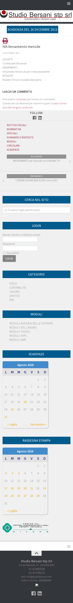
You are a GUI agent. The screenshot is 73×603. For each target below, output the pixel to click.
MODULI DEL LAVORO (23, 327)
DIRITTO (14, 296)
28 (31, 496)
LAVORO (14, 292)
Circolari (13, 145)
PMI (11, 300)
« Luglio (12, 424)
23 (44, 488)
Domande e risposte (20, 137)
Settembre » (38, 424)
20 (25, 402)
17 (5, 488)
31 (5, 417)
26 (18, 496)
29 (38, 496)
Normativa (14, 129)
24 (5, 496)
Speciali (12, 133)
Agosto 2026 (25, 365)
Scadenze (13, 149)
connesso (21, 99)
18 (12, 488)
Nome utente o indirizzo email (21, 235)
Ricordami (12, 253)
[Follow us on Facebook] (34, 118)
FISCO (13, 283)
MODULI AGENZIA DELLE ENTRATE (31, 323)
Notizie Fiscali (16, 125)
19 (18, 488)
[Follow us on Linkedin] (40, 118)
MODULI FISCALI (19, 331)
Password (9, 244)
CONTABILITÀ (17, 287)
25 (12, 409)
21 (31, 488)
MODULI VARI (17, 340)
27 (25, 496)
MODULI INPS (18, 336)
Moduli (11, 141)
